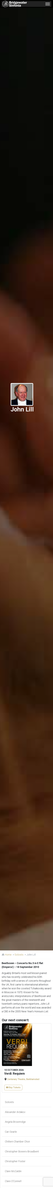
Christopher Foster (14, 1161)
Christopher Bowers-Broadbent (21, 1151)
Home (8, 954)
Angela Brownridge (15, 1121)
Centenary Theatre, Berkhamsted (23, 1079)
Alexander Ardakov (14, 1112)
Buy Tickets (14, 1087)
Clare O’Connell (12, 1181)
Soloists (19, 954)
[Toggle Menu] (47, 4)
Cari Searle (10, 1131)
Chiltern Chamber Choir (17, 1141)
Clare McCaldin (12, 1171)
